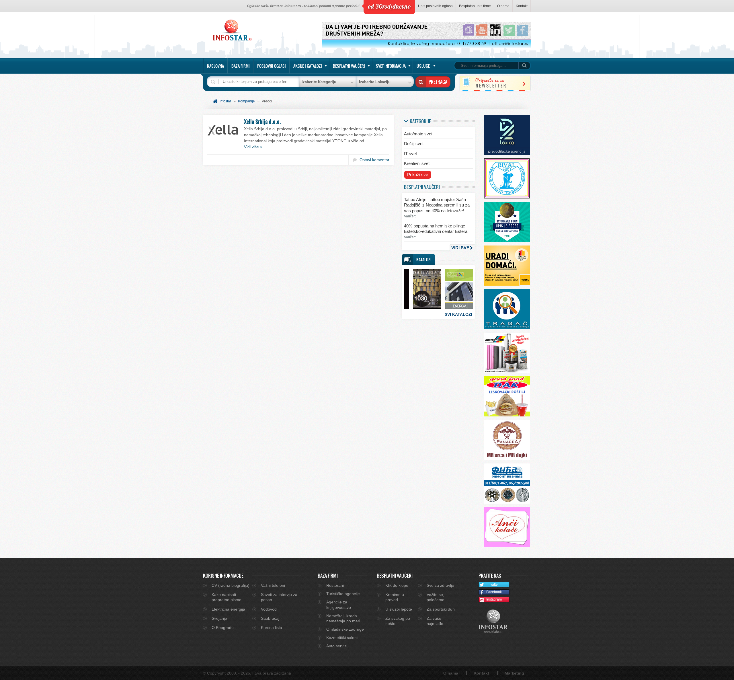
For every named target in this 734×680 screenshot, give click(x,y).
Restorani (335, 585)
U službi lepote (398, 609)
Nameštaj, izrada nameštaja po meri (343, 618)
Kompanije (246, 101)
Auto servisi (336, 646)
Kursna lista (271, 627)
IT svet (410, 153)
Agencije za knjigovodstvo (338, 604)
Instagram (494, 599)
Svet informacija (391, 66)
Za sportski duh (441, 609)
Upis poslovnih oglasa (435, 6)
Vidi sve (460, 247)
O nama (503, 6)
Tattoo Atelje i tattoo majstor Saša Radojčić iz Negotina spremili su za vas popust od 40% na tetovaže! (437, 205)
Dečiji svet (413, 143)
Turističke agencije (343, 593)
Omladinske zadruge (345, 629)
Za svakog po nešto (397, 621)
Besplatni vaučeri (349, 66)
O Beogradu (223, 627)
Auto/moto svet (418, 133)
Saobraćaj (270, 618)
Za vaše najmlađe (435, 621)
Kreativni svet (417, 163)
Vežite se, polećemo (435, 597)
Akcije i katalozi (307, 66)
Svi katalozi (458, 314)
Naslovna (215, 66)
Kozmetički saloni (342, 637)
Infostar (225, 101)
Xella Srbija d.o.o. (262, 121)
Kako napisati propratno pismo (226, 597)
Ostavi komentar (374, 159)
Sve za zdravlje (440, 585)
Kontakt (522, 6)
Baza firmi (240, 66)
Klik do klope (396, 585)
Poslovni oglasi (271, 66)
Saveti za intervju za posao (279, 597)
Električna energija (228, 609)
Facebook (494, 592)
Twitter (494, 584)
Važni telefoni (273, 585)
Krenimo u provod (394, 597)
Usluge (423, 66)
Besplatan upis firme (475, 6)
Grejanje (219, 618)
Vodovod (269, 609)
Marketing (514, 673)
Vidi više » (253, 147)
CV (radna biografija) (230, 585)
